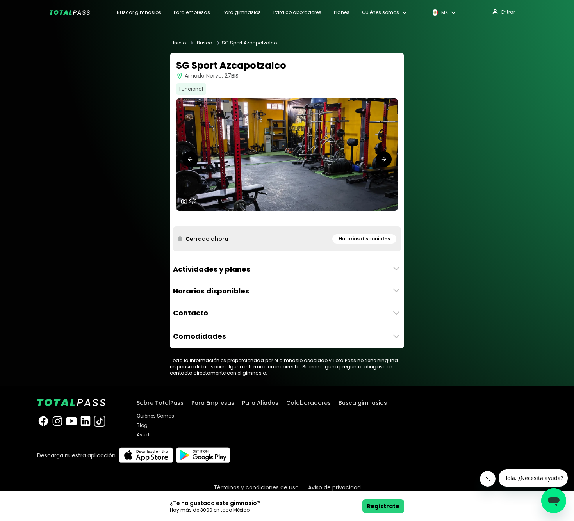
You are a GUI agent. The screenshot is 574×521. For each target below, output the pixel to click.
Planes (341, 12)
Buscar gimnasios (139, 12)
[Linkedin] (85, 421)
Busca (204, 43)
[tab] (280, 218)
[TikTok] (99, 421)
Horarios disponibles (364, 238)
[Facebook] (43, 421)
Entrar (508, 12)
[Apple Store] (146, 455)
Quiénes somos (380, 12)
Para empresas (192, 12)
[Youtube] (71, 421)
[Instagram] (57, 421)
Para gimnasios (242, 12)
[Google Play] (203, 455)
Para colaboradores (297, 12)
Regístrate (383, 506)
